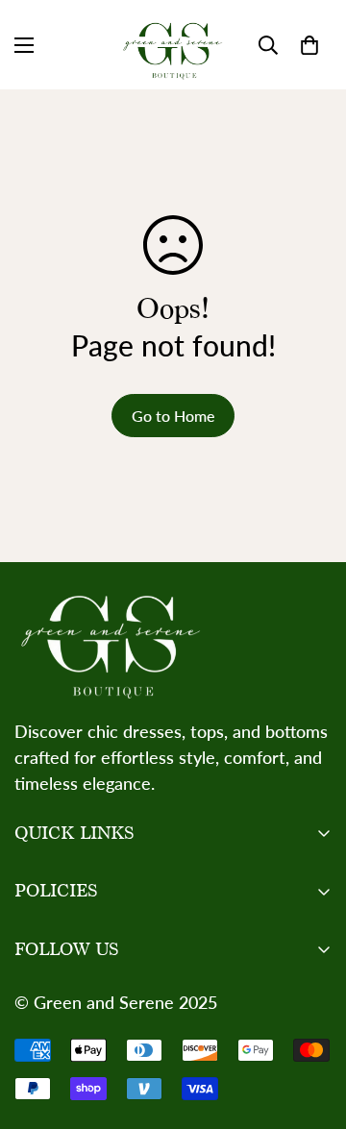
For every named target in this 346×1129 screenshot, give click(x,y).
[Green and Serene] (173, 44)
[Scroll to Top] (311, 1027)
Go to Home (173, 415)
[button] (309, 45)
